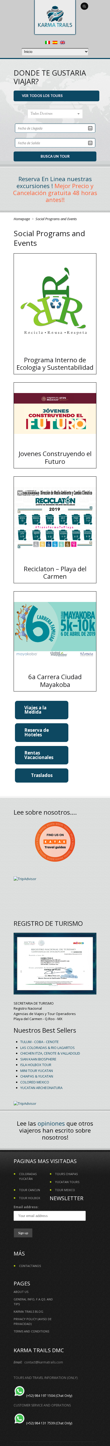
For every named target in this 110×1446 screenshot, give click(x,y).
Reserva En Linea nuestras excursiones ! (54, 182)
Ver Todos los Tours (42, 96)
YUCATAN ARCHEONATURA (41, 1087)
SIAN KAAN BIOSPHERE (38, 1059)
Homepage (22, 218)
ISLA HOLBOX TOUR (35, 1064)
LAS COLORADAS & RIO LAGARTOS (47, 1047)
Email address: (26, 1207)
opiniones (51, 1123)
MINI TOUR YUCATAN (36, 1070)
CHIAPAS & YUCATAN (36, 1076)
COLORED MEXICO (34, 1082)
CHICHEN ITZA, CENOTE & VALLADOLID (50, 1053)
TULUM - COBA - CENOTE (39, 1041)
